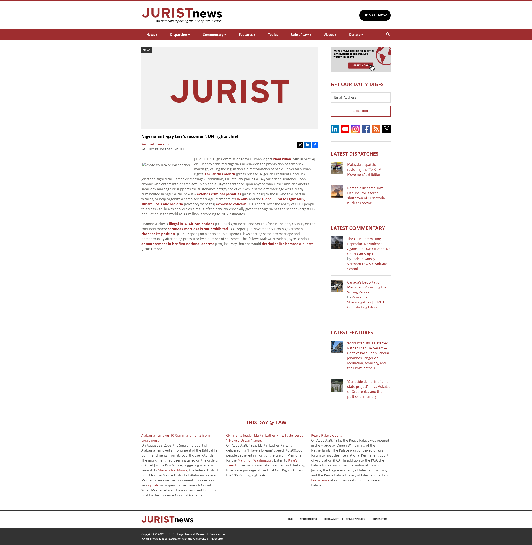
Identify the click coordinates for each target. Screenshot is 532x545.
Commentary (214, 34)
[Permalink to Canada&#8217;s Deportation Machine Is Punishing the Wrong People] (337, 286)
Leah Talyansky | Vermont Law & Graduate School (367, 264)
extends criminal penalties (219, 194)
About (330, 34)
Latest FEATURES (352, 332)
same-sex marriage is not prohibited (198, 229)
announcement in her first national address (177, 244)
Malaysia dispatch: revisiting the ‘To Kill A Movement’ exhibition (364, 169)
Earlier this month (220, 174)
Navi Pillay (282, 159)
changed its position (158, 234)
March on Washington (255, 460)
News (151, 34)
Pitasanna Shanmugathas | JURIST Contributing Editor (365, 302)
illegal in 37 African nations (191, 224)
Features (247, 34)
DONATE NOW (375, 15)
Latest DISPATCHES (354, 153)
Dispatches (180, 34)
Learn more (320, 480)
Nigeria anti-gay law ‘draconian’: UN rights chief (190, 136)
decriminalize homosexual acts (287, 244)
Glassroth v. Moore (172, 470)
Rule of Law (301, 34)
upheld (153, 485)
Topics (273, 34)
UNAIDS (241, 199)
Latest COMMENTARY (358, 228)
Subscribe (361, 111)
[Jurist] (181, 15)
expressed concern (231, 204)
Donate (356, 34)
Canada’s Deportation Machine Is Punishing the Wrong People (366, 287)
